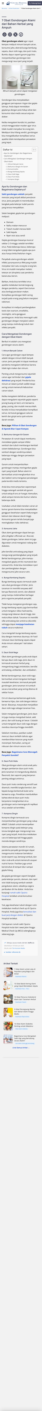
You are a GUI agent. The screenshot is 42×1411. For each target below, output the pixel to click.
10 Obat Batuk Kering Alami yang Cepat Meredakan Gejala (26, 985)
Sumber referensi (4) (13, 952)
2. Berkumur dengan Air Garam (17, 167)
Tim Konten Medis (18, 948)
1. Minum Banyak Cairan (15, 164)
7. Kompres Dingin (13, 179)
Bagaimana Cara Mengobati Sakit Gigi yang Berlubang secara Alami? (25, 1038)
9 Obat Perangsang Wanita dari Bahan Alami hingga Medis (24, 1011)
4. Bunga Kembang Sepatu (16, 172)
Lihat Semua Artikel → (21, 1048)
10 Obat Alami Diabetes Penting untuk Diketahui (23, 1025)
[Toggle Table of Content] (32, 150)
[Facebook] (21, 34)
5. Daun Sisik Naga (13, 174)
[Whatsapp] (4, 34)
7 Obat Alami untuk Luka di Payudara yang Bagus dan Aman (24, 971)
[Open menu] (3, 3)
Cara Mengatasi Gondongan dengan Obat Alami (18, 160)
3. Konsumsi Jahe (12, 169)
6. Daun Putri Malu (13, 177)
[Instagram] (10, 34)
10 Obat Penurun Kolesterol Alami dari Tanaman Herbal (25, 998)
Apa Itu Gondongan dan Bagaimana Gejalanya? (18, 154)
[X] (15, 34)
